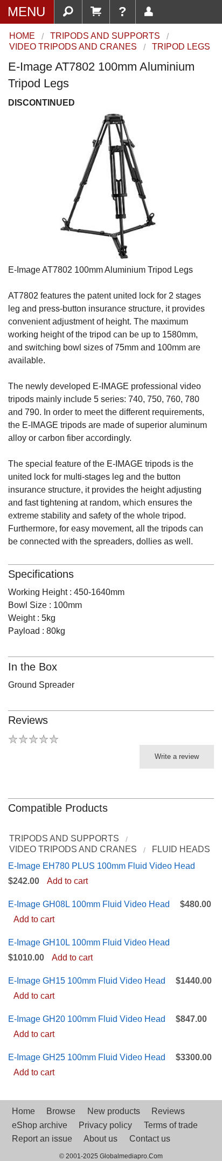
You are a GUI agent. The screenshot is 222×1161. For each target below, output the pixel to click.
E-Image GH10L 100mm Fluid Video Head (89, 942)
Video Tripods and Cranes (73, 849)
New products (113, 1111)
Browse (60, 1111)
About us (100, 1138)
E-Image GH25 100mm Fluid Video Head (86, 1057)
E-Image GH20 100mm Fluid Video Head (86, 1019)
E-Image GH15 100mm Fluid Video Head (86, 980)
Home (23, 1111)
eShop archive (39, 1125)
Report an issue (42, 1138)
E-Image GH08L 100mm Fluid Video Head (89, 904)
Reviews (168, 1111)
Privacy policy (105, 1125)
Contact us (149, 1138)
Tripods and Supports (64, 838)
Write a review (177, 756)
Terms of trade (171, 1125)
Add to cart (67, 881)
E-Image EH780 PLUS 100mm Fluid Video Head (101, 865)
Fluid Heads (181, 849)
